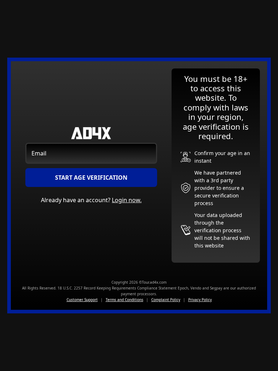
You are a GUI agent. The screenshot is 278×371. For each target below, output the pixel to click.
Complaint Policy (165, 299)
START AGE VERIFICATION (91, 178)
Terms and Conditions (124, 299)
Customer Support (82, 299)
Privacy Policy (200, 299)
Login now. (127, 200)
